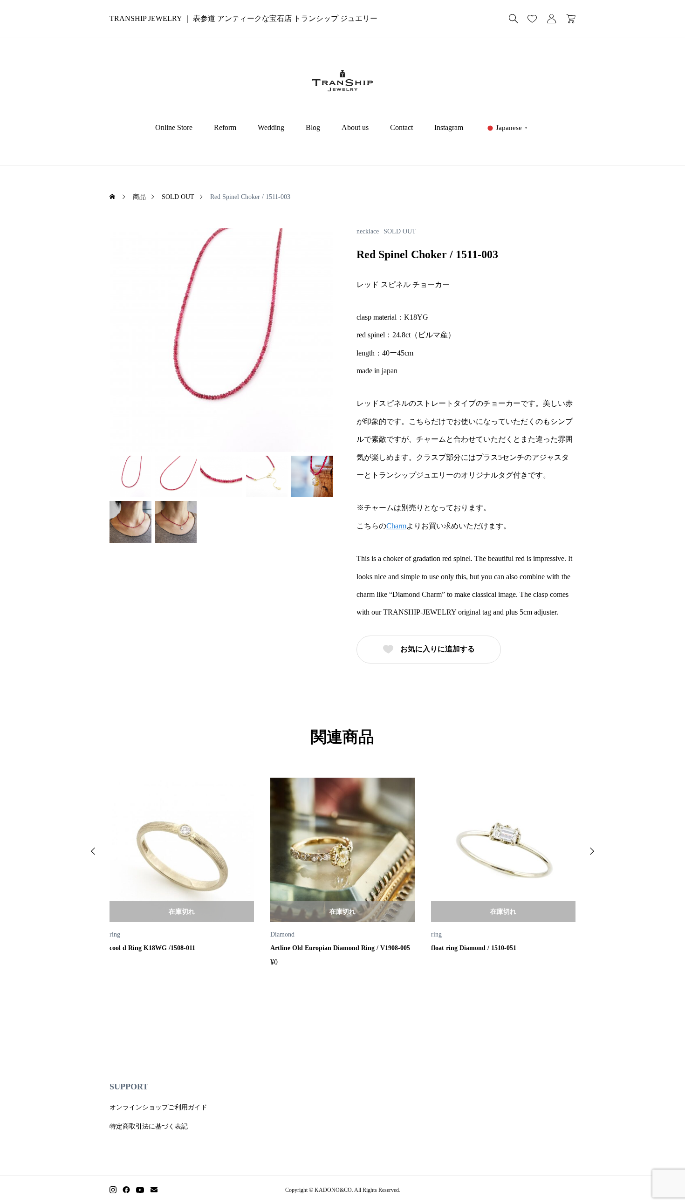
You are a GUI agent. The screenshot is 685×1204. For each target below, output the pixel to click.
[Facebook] (126, 1190)
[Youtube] (140, 1190)
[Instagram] (113, 1190)
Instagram (448, 127)
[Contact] (154, 1190)
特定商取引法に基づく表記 (149, 1126)
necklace (367, 231)
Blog (313, 127)
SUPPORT (129, 1086)
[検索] (513, 18)
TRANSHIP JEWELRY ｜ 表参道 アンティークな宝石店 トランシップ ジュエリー (243, 18)
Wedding (271, 127)
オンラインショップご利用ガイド (158, 1107)
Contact (401, 127)
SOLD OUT (400, 231)
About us (355, 127)
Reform (225, 127)
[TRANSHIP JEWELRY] (342, 80)
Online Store (173, 127)
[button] (93, 851)
